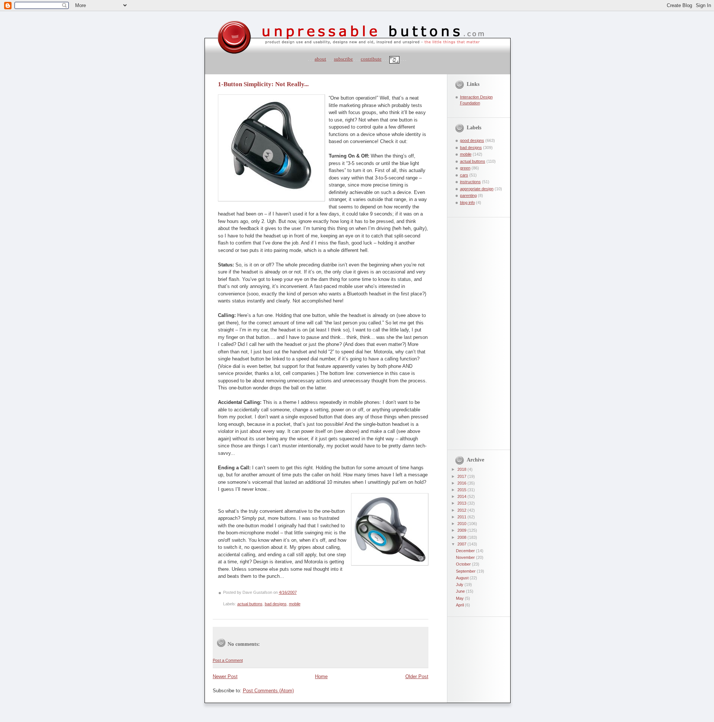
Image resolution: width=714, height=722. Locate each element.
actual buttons (250, 604)
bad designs (276, 604)
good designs (472, 140)
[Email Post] (298, 592)
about (320, 59)
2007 (462, 544)
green (465, 168)
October (464, 564)
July (460, 584)
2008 (462, 537)
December (466, 550)
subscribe (343, 59)
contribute (371, 59)
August (463, 578)
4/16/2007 (288, 592)
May (460, 598)
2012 (462, 510)
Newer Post (225, 676)
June (461, 591)
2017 (462, 476)
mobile (294, 604)
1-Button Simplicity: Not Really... (263, 84)
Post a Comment (228, 660)
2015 (462, 490)
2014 (462, 496)
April (460, 605)
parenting (468, 195)
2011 (462, 517)
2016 (462, 483)
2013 (462, 503)
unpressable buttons (211, 14)
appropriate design (476, 189)
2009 (462, 530)
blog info (467, 202)
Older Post (416, 676)
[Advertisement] (473, 328)
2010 (462, 523)
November (466, 557)
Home (321, 676)
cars (464, 175)
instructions (470, 181)
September (466, 571)
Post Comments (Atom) (268, 690)
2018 (462, 469)
